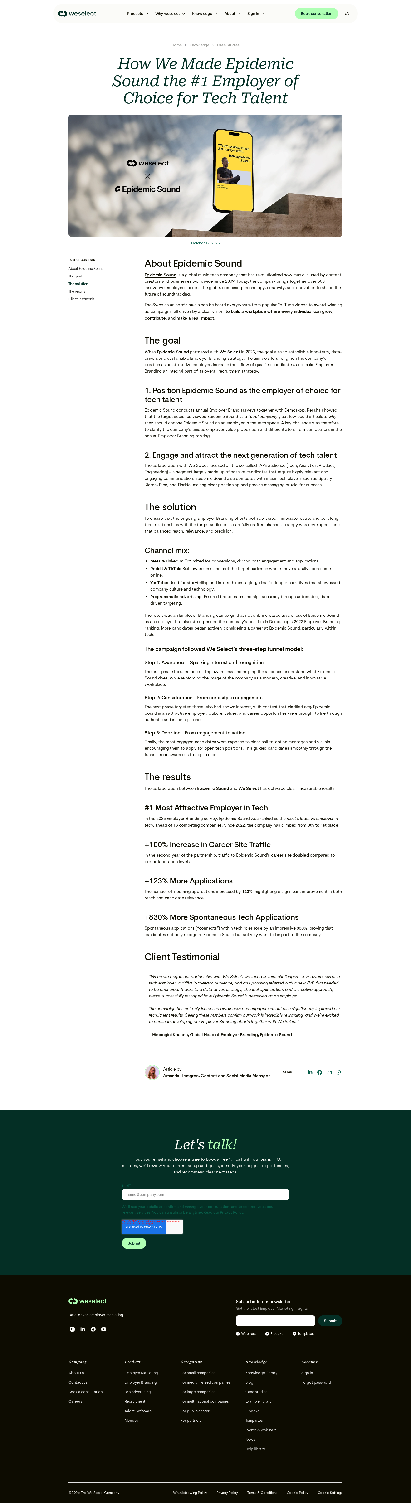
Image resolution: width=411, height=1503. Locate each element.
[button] (137, 13)
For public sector (195, 1410)
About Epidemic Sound (85, 268)
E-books (252, 1410)
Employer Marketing (141, 1372)
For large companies (198, 1391)
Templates (254, 1420)
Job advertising (138, 1391)
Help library (255, 1448)
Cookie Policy (297, 1492)
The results (76, 291)
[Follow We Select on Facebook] (93, 1329)
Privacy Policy (227, 1492)
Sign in (307, 1372)
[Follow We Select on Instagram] (72, 1329)
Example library (258, 1401)
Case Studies (228, 45)
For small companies (198, 1372)
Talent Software (138, 1410)
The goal (75, 276)
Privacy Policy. (232, 1212)
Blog (249, 1382)
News (250, 1439)
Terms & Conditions (262, 1492)
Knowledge (199, 45)
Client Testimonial (81, 299)
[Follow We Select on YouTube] (104, 1329)
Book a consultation (85, 1391)
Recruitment (135, 1401)
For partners (191, 1420)
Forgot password (316, 1382)
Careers (75, 1401)
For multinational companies (205, 1401)
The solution (78, 283)
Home (176, 45)
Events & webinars (261, 1429)
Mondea (132, 1420)
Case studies (256, 1391)
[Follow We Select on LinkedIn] (83, 1329)
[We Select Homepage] (77, 14)
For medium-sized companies (205, 1382)
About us (76, 1372)
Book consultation (316, 13)
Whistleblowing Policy (190, 1492)
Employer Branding (141, 1382)
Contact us (78, 1382)
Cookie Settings (330, 1492)
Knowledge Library (261, 1372)
